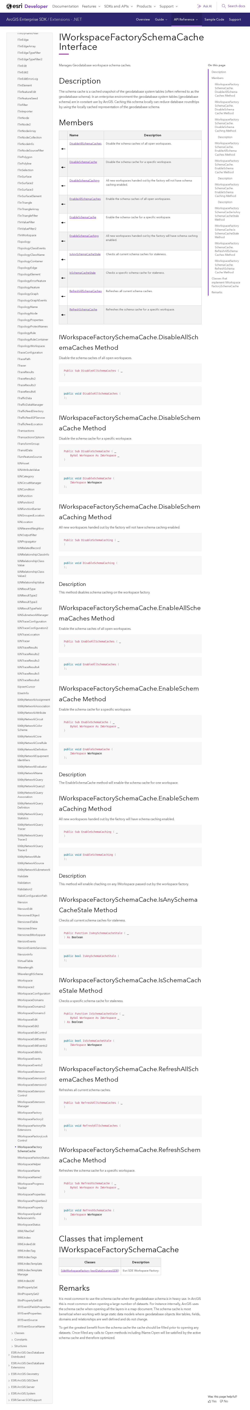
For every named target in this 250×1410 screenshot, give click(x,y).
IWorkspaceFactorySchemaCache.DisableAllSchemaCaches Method (227, 90)
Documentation (65, 6)
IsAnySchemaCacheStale (85, 254)
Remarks (217, 292)
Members (218, 78)
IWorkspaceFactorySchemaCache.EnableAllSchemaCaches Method (227, 149)
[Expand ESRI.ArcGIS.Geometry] (9, 1374)
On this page (216, 65)
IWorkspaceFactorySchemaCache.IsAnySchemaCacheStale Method (227, 214)
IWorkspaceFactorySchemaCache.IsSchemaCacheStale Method (227, 232)
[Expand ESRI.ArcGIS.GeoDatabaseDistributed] (9, 1355)
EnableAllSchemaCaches (85, 199)
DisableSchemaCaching (84, 180)
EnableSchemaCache (83, 217)
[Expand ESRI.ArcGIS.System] (9, 1393)
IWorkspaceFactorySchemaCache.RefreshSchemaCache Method (227, 267)
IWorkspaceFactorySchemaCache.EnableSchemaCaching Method (227, 190)
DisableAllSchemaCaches (86, 143)
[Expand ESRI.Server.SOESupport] (9, 1400)
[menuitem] (142, 19)
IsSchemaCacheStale (83, 273)
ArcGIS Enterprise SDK (26, 20)
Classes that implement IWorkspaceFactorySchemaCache (226, 282)
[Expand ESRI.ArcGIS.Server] (9, 1387)
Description (219, 72)
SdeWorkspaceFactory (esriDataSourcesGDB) (90, 1270)
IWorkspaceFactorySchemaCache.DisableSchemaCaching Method (227, 125)
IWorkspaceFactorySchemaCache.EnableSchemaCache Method (227, 167)
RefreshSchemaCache (83, 309)
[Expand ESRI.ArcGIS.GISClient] (9, 1380)
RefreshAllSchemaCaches (86, 291)
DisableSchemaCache (83, 162)
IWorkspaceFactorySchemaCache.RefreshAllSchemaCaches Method (227, 249)
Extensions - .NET (66, 19)
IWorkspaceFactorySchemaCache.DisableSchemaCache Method (227, 108)
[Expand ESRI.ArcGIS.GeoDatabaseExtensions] (9, 1365)
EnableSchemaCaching (84, 236)
